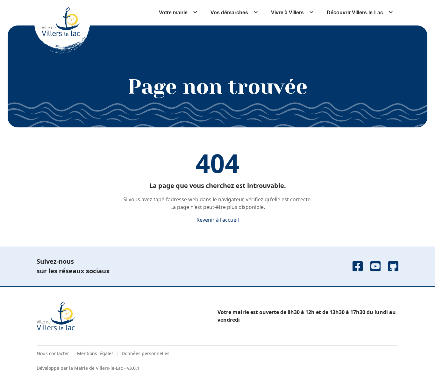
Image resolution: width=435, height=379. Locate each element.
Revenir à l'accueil (217, 219)
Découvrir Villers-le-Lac (355, 12)
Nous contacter (53, 353)
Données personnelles (145, 353)
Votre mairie (173, 12)
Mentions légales (95, 353)
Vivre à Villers (287, 12)
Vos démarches (229, 12)
